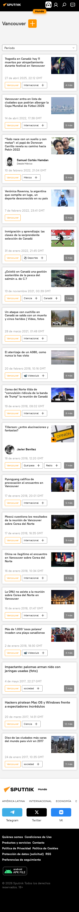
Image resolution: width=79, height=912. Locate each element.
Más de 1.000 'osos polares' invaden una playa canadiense (25, 631)
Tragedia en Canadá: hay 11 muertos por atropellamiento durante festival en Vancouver (25, 62)
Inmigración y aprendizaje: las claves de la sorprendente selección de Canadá (25, 235)
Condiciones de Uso (38, 837)
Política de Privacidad (16, 848)
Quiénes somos (12, 837)
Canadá (48, 298)
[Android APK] (15, 871)
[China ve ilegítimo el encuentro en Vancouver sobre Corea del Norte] (62, 559)
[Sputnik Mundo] (12, 6)
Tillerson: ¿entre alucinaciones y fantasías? (26, 428)
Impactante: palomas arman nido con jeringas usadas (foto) (32, 669)
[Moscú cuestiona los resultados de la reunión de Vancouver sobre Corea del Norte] (62, 522)
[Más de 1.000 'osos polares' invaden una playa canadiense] (62, 634)
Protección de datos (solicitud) (23, 854)
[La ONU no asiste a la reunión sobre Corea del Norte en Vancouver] (62, 597)
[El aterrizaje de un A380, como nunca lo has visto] (62, 357)
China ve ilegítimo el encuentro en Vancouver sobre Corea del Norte (26, 557)
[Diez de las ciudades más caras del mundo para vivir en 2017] (62, 744)
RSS (48, 854)
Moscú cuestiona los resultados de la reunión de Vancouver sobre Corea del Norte (26, 520)
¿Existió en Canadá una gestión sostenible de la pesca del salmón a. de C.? (26, 275)
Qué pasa (29, 465)
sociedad (29, 688)
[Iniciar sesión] (56, 4)
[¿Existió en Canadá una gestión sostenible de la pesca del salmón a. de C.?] (62, 278)
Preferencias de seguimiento (21, 860)
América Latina (13, 801)
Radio (49, 465)
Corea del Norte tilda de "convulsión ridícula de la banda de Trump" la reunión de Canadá (26, 393)
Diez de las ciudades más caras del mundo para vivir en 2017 (26, 739)
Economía (63, 801)
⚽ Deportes (31, 257)
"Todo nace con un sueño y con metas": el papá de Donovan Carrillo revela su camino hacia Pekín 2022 (26, 144)
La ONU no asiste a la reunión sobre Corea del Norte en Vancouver (25, 595)
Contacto (38, 842)
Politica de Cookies (45, 848)
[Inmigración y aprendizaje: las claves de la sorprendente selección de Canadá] (62, 238)
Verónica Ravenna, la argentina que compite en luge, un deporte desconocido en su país (26, 195)
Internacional (31, 85)
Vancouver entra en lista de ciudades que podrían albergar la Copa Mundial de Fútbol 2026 (27, 102)
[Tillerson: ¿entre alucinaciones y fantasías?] (62, 433)
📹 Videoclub (31, 375)
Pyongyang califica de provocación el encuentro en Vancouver (24, 482)
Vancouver (14, 23)
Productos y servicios (16, 842)
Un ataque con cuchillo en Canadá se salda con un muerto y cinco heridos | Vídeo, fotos (26, 315)
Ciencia (28, 298)
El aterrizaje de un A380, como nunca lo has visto (25, 354)
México (28, 177)
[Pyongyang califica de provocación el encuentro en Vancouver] (62, 484)
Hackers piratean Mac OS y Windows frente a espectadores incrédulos (37, 704)
